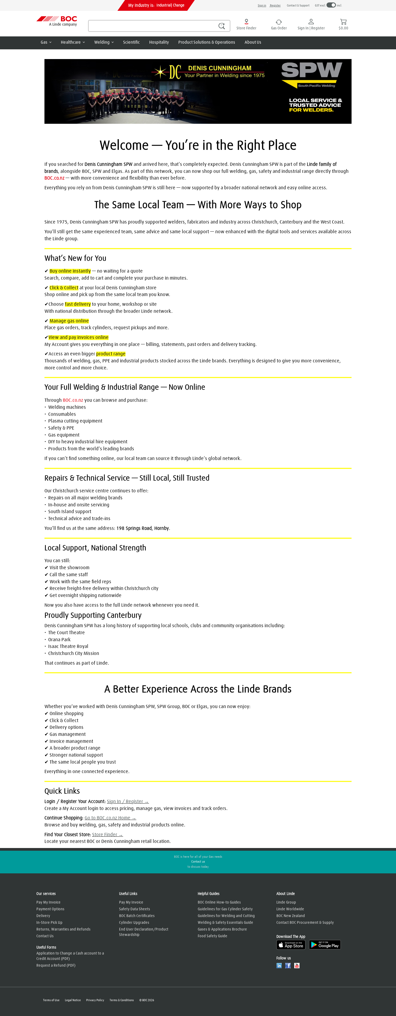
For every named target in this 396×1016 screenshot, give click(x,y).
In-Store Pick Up (49, 923)
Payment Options (50, 909)
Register (275, 5)
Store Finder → (107, 834)
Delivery (43, 916)
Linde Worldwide (290, 909)
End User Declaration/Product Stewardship (143, 932)
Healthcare (71, 42)
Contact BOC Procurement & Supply (305, 923)
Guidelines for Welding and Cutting (226, 916)
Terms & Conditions (122, 1000)
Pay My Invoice (48, 902)
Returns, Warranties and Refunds (63, 929)
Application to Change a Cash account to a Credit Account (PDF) (70, 956)
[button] (221, 25)
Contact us (198, 861)
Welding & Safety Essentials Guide (225, 923)
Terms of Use (51, 1000)
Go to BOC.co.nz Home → (110, 818)
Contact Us (45, 936)
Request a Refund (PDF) (55, 965)
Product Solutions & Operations (206, 42)
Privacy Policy (95, 1000)
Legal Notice (73, 1000)
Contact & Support (298, 5)
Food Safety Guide (212, 936)
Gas (44, 42)
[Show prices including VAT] (331, 5)
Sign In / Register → (128, 801)
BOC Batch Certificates (137, 916)
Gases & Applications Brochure (222, 929)
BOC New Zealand (290, 916)
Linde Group (286, 902)
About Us (253, 42)
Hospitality (159, 42)
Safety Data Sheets (134, 909)
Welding (102, 42)
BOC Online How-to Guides (219, 902)
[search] (159, 26)
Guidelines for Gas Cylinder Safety (225, 909)
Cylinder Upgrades (134, 923)
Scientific (131, 42)
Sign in (262, 5)
